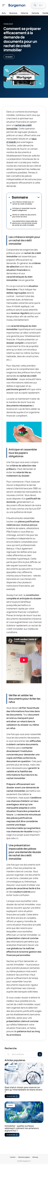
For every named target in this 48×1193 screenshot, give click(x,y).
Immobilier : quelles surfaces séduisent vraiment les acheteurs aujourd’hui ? (22, 1128)
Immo (10, 1105)
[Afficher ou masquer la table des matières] (33, 197)
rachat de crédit (23, 125)
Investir (9, 56)
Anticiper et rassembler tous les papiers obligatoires (24, 209)
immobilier (12, 128)
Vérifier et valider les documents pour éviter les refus (24, 216)
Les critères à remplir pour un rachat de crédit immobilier (23, 203)
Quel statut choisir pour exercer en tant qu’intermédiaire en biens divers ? (23, 1089)
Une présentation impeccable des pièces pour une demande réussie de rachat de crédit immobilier (24, 223)
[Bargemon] (16, 5)
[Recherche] (35, 5)
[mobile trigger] (4, 5)
